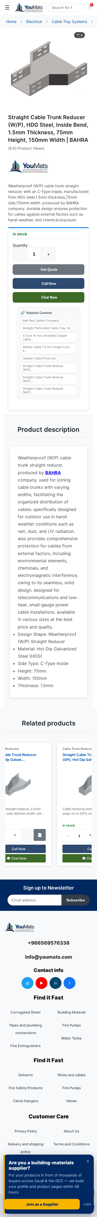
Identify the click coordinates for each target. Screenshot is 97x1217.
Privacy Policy (26, 1131)
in (55, 983)
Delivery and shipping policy (25, 1148)
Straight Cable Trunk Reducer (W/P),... (43, 368)
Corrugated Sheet (26, 1012)
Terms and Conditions (71, 1144)
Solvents (25, 1075)
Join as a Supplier (42, 1204)
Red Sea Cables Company (41, 320)
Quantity (20, 245)
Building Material (71, 1012)
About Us (71, 1131)
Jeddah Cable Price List (39, 358)
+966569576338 (49, 943)
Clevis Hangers (25, 1101)
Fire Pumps (71, 1025)
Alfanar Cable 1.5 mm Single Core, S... (46, 349)
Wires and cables (71, 1075)
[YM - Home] (28, 7)
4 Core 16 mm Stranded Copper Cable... (45, 337)
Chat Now (48, 297)
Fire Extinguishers (26, 1046)
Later (87, 1204)
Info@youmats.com (48, 957)
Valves (71, 1101)
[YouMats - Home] (28, 166)
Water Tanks (71, 1038)
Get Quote (48, 270)
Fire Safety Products (26, 1088)
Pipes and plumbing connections (25, 1029)
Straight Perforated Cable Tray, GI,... (48, 328)
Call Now (48, 283)
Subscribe (75, 900)
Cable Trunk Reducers (76, 749)
